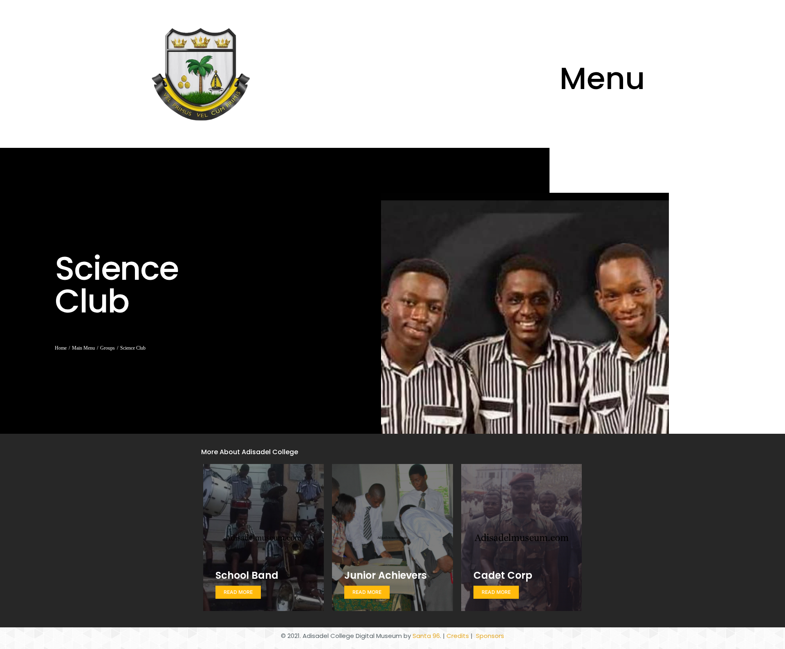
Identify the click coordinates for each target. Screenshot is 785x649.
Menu (602, 78)
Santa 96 (426, 635)
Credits (457, 635)
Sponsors (489, 635)
